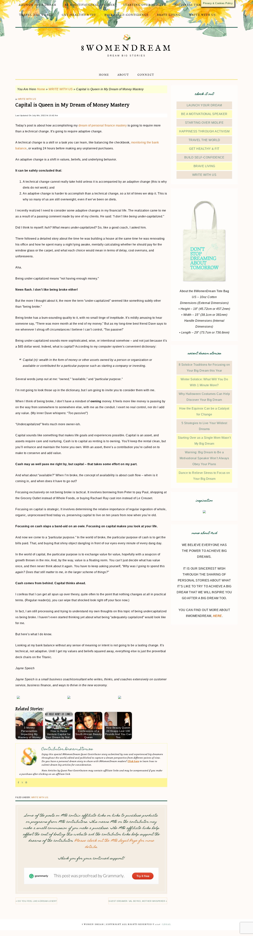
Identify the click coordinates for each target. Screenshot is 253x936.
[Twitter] (22, 782)
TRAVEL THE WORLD (204, 140)
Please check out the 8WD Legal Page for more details (114, 844)
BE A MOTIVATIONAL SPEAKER (204, 114)
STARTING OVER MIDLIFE (204, 122)
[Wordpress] (26, 782)
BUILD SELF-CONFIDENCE (204, 157)
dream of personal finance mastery (103, 125)
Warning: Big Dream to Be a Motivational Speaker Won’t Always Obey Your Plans (204, 458)
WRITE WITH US (61, 89)
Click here (133, 761)
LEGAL (166, 924)
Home (41, 89)
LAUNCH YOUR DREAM (204, 105)
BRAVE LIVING (204, 166)
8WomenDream (126, 48)
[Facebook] (18, 782)
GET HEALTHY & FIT (204, 148)
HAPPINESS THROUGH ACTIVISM (204, 131)
